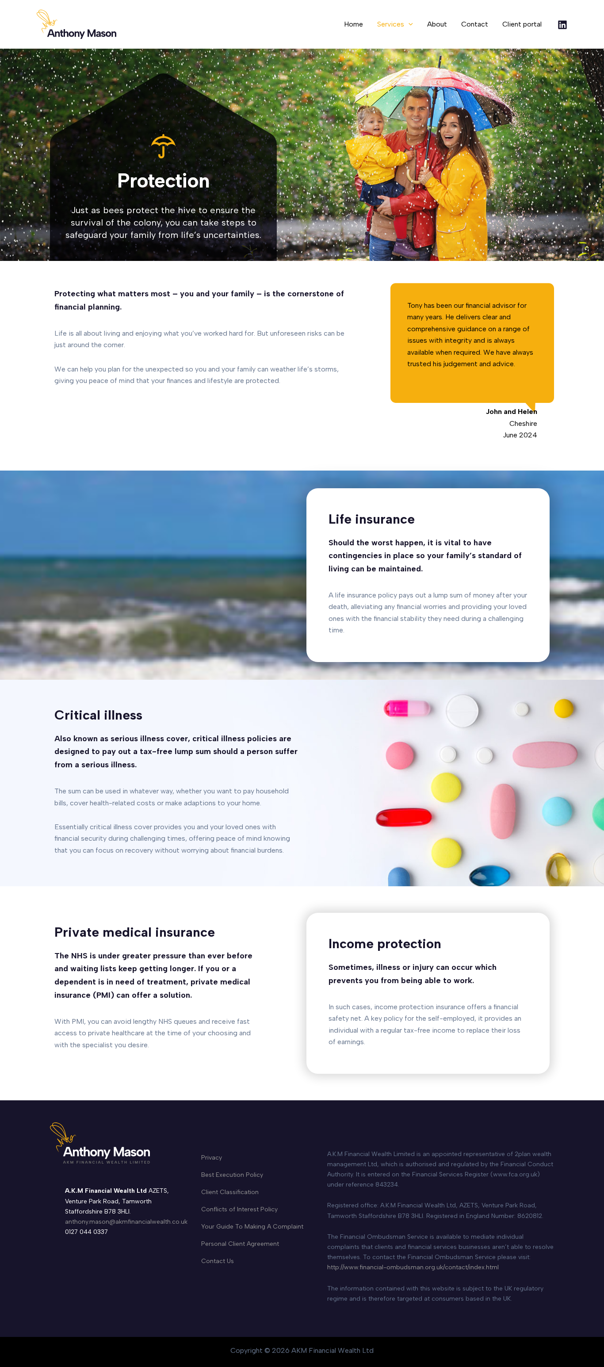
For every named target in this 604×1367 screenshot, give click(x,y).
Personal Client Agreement (240, 1244)
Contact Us (217, 1261)
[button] (408, 24)
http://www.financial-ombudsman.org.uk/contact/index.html (413, 1267)
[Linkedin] (562, 25)
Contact (474, 24)
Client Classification (230, 1192)
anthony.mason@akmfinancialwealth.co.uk (126, 1221)
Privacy (211, 1157)
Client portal (522, 24)
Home (353, 24)
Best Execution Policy (232, 1175)
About (437, 24)
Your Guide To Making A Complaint (252, 1226)
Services (390, 24)
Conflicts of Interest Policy (239, 1209)
